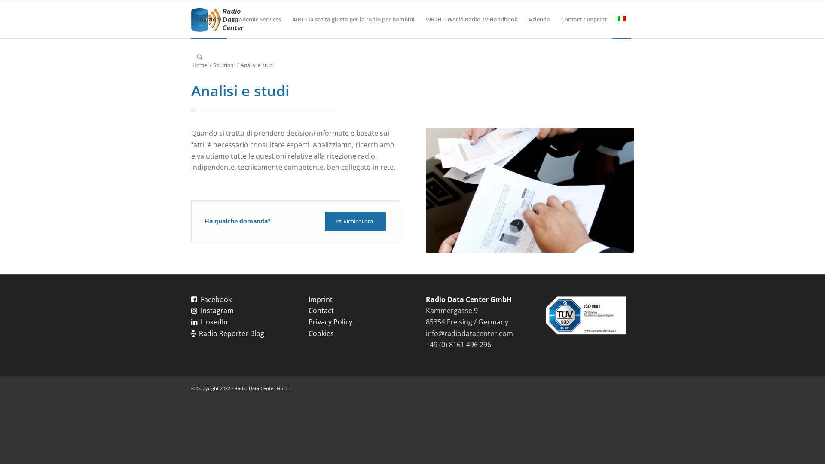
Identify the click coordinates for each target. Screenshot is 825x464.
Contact (321, 310)
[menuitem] (209, 19)
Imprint (321, 299)
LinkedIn (214, 322)
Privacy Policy (330, 322)
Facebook (216, 299)
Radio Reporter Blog (231, 333)
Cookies (321, 333)
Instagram (217, 310)
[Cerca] (199, 57)
